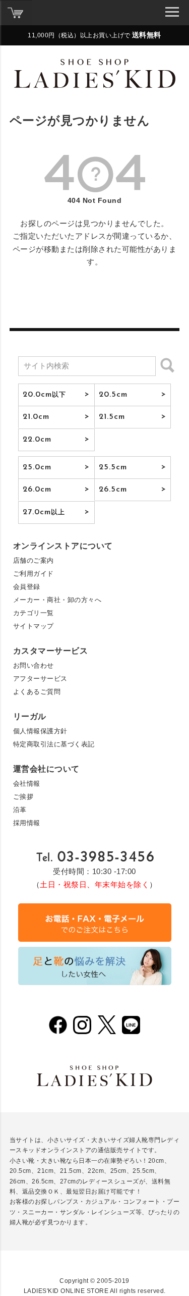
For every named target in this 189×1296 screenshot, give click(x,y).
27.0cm (44, 512)
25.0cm (37, 467)
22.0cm (37, 440)
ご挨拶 (23, 796)
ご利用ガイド (33, 573)
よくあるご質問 (37, 691)
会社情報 (26, 783)
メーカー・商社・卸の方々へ (57, 600)
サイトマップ (33, 626)
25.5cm (113, 467)
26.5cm (113, 489)
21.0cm (36, 417)
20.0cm (45, 395)
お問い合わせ (33, 665)
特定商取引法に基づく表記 (54, 744)
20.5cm (113, 395)
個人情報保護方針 (40, 731)
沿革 (20, 810)
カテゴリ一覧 (33, 613)
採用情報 (26, 823)
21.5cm (112, 417)
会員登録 (26, 586)
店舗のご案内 (33, 560)
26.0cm (37, 489)
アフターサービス (40, 678)
